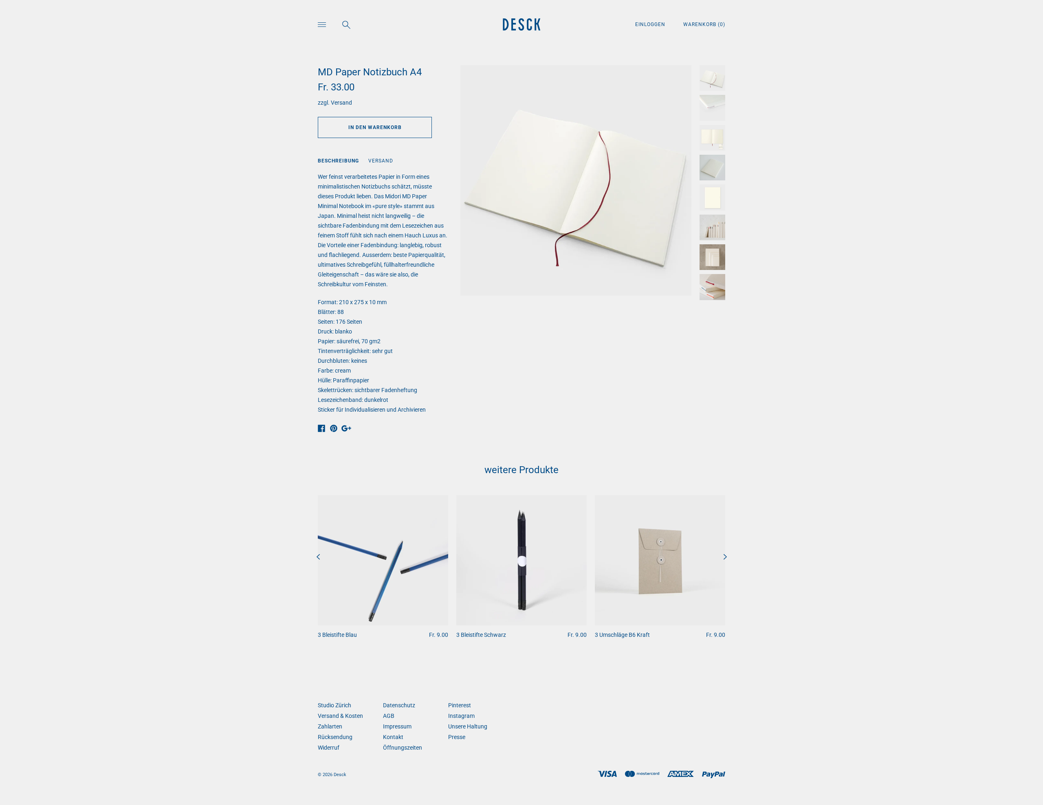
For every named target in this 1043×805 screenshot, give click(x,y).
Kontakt (393, 737)
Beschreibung (338, 161)
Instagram (461, 716)
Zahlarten (330, 726)
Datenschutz (399, 705)
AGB (388, 716)
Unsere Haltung (467, 726)
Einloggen (651, 24)
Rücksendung (335, 737)
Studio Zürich (334, 705)
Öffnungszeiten (402, 747)
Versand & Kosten (340, 716)
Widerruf (328, 747)
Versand (341, 102)
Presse (456, 737)
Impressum (397, 726)
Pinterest (459, 705)
